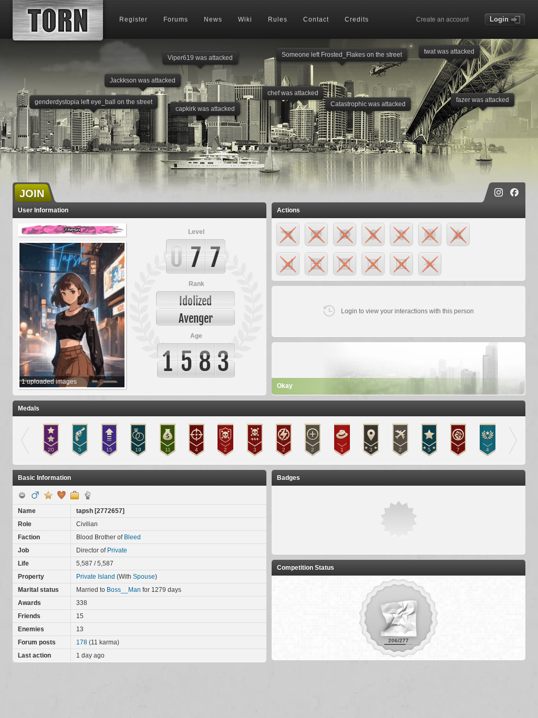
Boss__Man (124, 589)
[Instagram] (499, 192)
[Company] (74, 495)
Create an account (442, 19)
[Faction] (88, 495)
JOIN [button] (31, 193)
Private (117, 550)
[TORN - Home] (58, 20)
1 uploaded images (49, 381)
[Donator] (48, 495)
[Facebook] (514, 192)
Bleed (132, 537)
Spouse (144, 576)
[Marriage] (61, 495)
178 (81, 642)
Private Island (95, 576)
